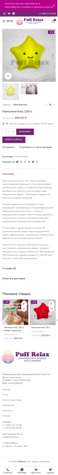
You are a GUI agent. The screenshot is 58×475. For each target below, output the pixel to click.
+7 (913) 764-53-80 (12, 427)
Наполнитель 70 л (40, 327)
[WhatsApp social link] (4, 13)
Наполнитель (20, 104)
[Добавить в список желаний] (24, 309)
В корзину (25, 131)
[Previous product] (46, 105)
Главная (6, 104)
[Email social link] (17, 162)
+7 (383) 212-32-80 (12, 425)
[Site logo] (29, 20)
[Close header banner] (54, 5)
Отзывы (6, 415)
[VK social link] (8, 13)
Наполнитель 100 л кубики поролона (14, 329)
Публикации (8, 405)
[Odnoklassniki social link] (21, 162)
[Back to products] (50, 105)
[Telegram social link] (13, 13)
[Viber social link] (37, 162)
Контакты (7, 410)
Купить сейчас (13, 139)
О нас (5, 394)
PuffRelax (21, 461)
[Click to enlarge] (8, 76)
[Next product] (54, 105)
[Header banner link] (29, 5)
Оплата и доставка (12, 400)
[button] (5, 55)
